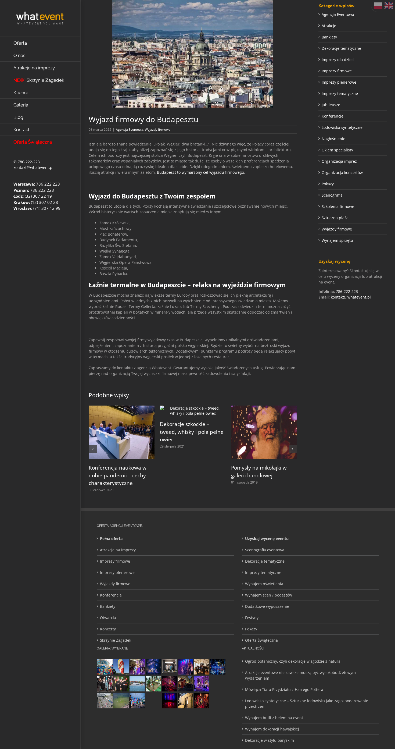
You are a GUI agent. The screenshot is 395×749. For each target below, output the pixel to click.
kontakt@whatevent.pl (33, 167)
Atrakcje (329, 25)
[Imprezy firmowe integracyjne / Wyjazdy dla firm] (185, 666)
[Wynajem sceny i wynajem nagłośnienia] (169, 700)
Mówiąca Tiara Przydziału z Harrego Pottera (284, 689)
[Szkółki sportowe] (121, 700)
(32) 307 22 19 (38, 196)
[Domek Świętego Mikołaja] (185, 683)
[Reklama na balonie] (121, 666)
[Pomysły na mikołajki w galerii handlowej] (264, 408)
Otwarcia (108, 617)
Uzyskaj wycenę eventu (267, 538)
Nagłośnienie (333, 138)
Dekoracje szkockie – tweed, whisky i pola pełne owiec (192, 432)
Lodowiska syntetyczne (342, 127)
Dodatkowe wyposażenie (267, 606)
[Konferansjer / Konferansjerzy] (105, 683)
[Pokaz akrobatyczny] (153, 666)
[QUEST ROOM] (185, 700)
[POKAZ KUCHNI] (169, 666)
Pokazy (328, 183)
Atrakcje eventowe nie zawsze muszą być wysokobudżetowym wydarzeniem (300, 675)
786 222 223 (48, 184)
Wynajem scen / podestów (268, 595)
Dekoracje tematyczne (341, 48)
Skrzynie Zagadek (115, 640)
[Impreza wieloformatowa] (218, 666)
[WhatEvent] (121, 683)
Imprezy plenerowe (339, 82)
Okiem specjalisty (337, 149)
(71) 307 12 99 (46, 208)
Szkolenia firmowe (338, 206)
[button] (93, 449)
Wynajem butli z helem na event (274, 717)
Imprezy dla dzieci (338, 59)
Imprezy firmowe (337, 70)
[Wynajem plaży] (153, 683)
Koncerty (108, 628)
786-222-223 (29, 161)
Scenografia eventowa (264, 549)
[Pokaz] (201, 700)
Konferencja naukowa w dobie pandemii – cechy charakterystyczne (117, 475)
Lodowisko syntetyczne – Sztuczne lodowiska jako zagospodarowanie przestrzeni (306, 703)
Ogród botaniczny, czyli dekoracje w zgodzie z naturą (292, 661)
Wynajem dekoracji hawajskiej (272, 729)
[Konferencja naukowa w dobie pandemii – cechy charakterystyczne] (122, 408)
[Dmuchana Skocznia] (218, 683)
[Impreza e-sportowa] (169, 683)
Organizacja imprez (339, 161)
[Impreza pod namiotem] (137, 683)
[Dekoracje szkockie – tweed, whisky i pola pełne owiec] (193, 408)
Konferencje (332, 116)
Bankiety (329, 37)
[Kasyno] (201, 683)
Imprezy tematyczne (340, 93)
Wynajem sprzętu (337, 240)
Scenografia (332, 195)
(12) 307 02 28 (44, 202)
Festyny (251, 617)
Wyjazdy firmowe (157, 129)
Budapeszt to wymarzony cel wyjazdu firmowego (200, 172)
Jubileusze (331, 104)
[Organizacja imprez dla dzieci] (105, 666)
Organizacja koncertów (342, 172)
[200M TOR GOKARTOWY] (105, 700)
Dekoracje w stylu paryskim (269, 740)
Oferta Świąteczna (261, 640)
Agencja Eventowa (129, 129)
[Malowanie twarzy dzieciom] (137, 666)
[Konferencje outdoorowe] (201, 666)
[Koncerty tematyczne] (137, 700)
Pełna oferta (111, 538)
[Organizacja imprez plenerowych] (153, 700)
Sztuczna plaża (335, 217)
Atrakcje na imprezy (118, 549)
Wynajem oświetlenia (264, 583)
